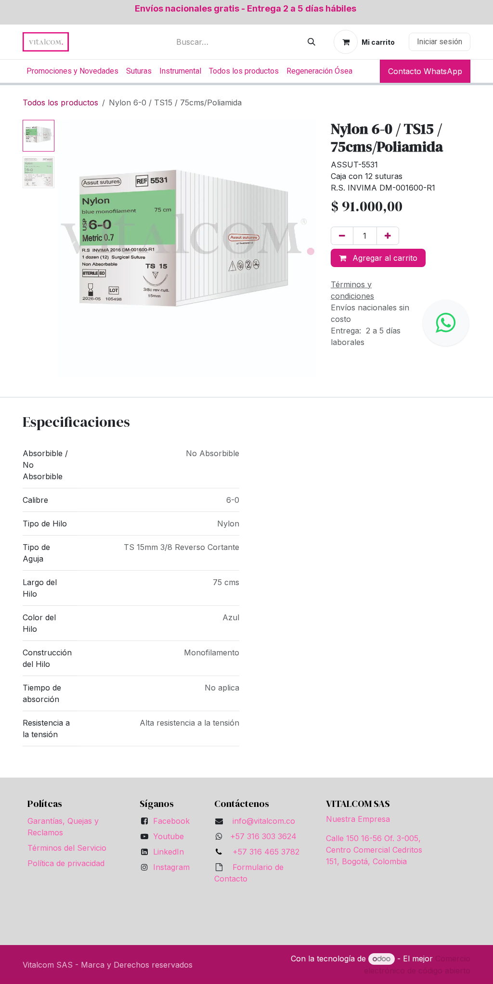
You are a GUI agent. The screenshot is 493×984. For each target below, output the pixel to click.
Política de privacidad (65, 863)
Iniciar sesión (439, 41)
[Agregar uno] (387, 236)
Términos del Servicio (66, 848)
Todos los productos (60, 102)
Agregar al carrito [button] (383, 258)
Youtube (168, 836)
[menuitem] (72, 71)
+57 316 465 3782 (263, 851)
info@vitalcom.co (264, 821)
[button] (71, 248)
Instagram (171, 867)
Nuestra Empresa (358, 819)
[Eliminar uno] (342, 236)
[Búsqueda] (311, 42)
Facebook (171, 821)
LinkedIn (168, 851)
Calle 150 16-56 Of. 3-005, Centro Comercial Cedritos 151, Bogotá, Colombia (374, 849)
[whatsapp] (446, 323)
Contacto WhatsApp (425, 71)
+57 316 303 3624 (263, 836)
